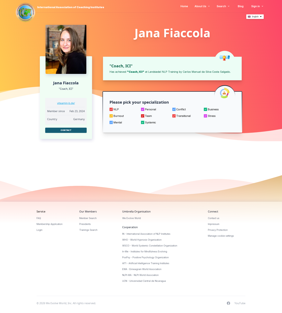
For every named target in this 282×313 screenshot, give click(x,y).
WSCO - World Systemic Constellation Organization (149, 245)
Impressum (213, 224)
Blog (240, 6)
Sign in (255, 6)
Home (184, 6)
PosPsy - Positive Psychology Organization (145, 257)
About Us (201, 6)
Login (39, 229)
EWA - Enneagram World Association (141, 269)
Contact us (213, 218)
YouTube (239, 303)
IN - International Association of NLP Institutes (146, 233)
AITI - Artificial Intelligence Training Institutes (145, 263)
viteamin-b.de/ (66, 103)
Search (222, 6)
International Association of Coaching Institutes (70, 7)
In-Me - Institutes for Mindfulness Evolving (144, 251)
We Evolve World (131, 218)
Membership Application (50, 224)
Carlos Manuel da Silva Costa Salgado (206, 71)
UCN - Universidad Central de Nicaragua (144, 280)
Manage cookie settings (221, 235)
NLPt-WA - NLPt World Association (140, 275)
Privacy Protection (218, 229)
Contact (66, 130)
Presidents (85, 224)
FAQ (39, 218)
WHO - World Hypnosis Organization (142, 239)
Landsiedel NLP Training (163, 71)
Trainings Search (88, 229)
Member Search (88, 218)
